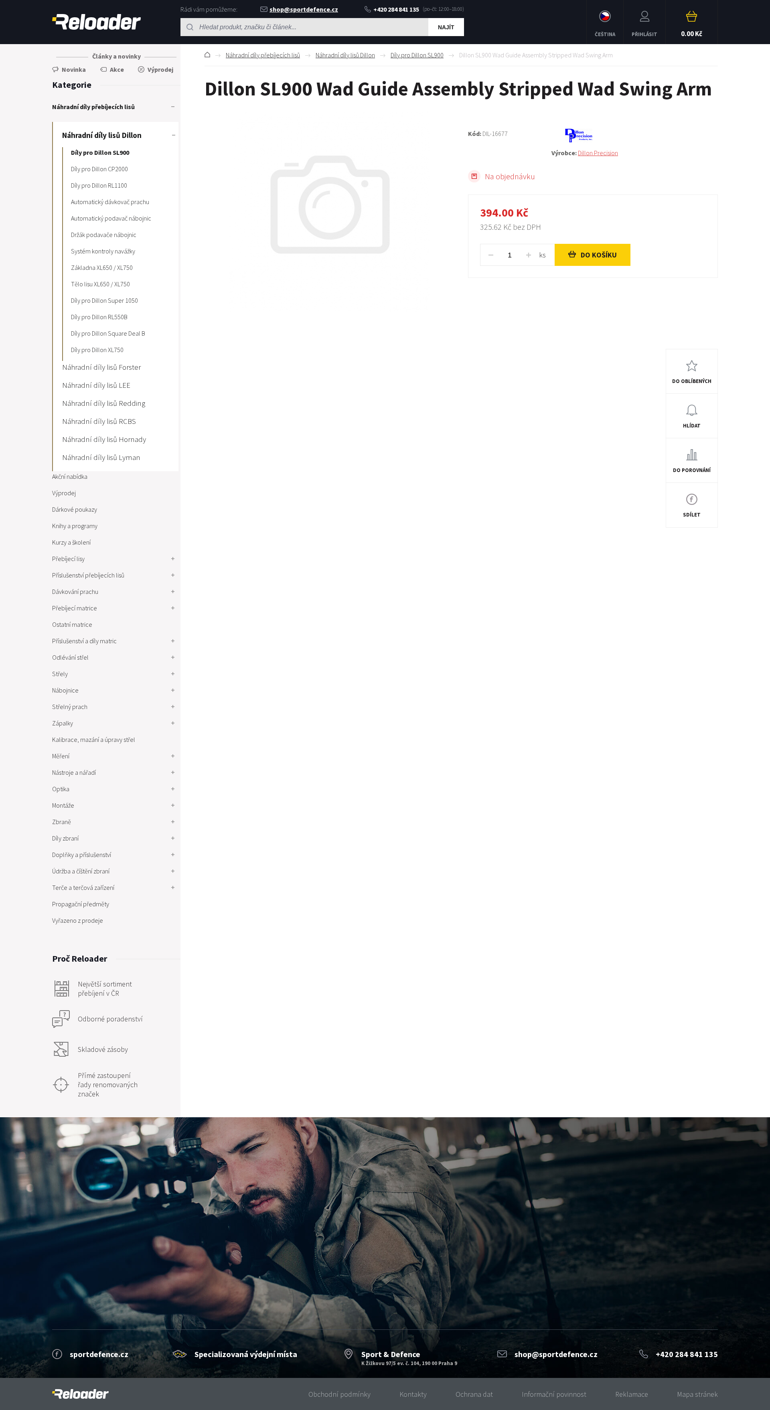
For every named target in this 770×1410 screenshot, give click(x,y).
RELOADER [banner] (96, 22)
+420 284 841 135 (396, 9)
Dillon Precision (598, 153)
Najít (446, 27)
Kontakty (413, 1394)
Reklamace (631, 1394)
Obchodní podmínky (339, 1394)
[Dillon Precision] (634, 135)
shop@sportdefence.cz (304, 9)
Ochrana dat (474, 1394)
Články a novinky (116, 56)
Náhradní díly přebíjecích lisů (263, 55)
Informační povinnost (554, 1394)
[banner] (80, 1394)
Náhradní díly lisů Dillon (345, 55)
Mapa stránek (697, 1394)
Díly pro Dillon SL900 (417, 55)
